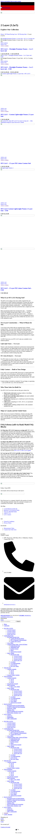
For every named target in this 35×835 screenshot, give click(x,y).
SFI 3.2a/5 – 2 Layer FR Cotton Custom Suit (16, 163)
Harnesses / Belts (11, 708)
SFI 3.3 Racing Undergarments (18, 640)
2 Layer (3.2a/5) (11, 631)
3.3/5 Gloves (13, 664)
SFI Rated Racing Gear (11, 34)
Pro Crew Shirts (14, 666)
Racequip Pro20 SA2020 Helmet (15, 705)
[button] (3, 108)
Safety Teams (10, 653)
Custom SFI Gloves (15, 641)
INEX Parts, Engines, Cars (14, 713)
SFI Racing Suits (22, 34)
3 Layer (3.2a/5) (11, 632)
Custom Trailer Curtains (13, 675)
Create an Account (5, 827)
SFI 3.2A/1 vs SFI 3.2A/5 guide (22, 450)
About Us (9, 715)
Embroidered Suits (15, 646)
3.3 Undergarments (15, 663)
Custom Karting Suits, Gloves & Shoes (17, 644)
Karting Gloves (14, 648)
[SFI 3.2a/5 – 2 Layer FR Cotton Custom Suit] (17, 122)
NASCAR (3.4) (11, 634)
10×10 (12, 670)
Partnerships (10, 717)
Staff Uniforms (11, 685)
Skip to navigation (5, 1)
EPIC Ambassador (12, 718)
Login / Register (8, 814)
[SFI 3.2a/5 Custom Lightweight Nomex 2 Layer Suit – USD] (7, 168)
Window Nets (10, 710)
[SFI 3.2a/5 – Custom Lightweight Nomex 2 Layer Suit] (15, 73)
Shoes (12, 650)
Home (2, 34)
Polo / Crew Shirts (15, 686)
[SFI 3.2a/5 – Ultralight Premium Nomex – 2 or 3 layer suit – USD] (17, 56)
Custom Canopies (11, 669)
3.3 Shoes (12, 662)
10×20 (12, 673)
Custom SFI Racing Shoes (17, 638)
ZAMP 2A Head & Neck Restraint (16, 707)
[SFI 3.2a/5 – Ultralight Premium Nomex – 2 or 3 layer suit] (17, 38)
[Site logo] (5, 7)
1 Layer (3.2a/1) (11, 630)
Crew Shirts (10, 643)
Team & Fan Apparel (15, 651)
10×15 (12, 672)
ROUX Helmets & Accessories (15, 711)
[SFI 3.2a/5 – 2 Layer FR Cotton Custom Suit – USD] (17, 215)
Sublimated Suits (14, 647)
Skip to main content (15, 1)
